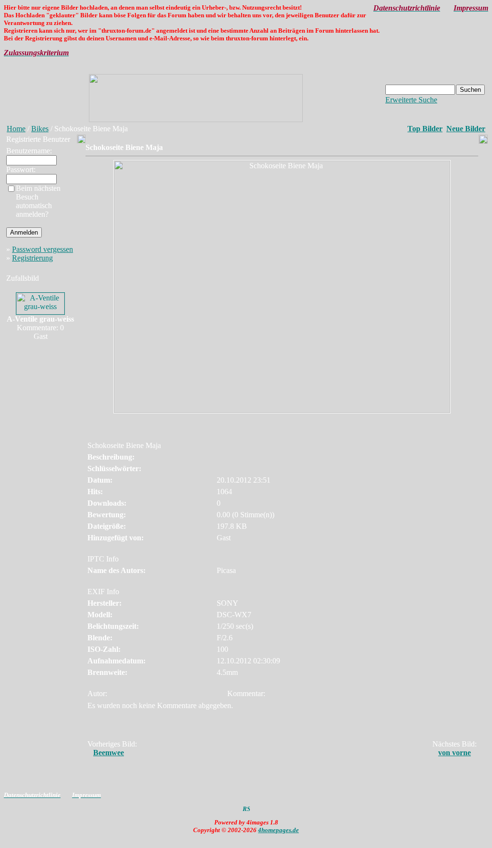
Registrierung (32, 258)
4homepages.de (278, 830)
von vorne (454, 752)
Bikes (40, 129)
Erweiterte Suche (411, 100)
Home (16, 129)
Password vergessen (42, 249)
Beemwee (108, 752)
